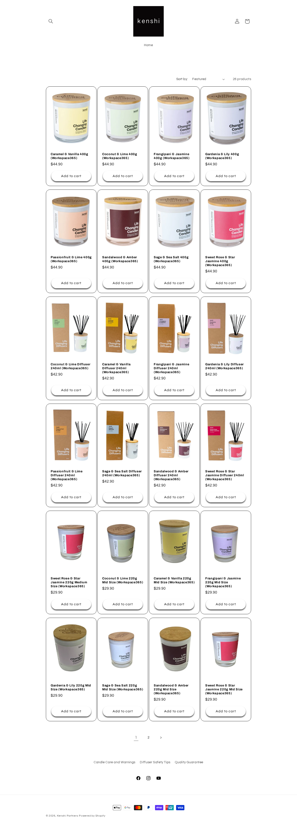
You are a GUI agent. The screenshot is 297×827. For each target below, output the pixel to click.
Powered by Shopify (92, 816)
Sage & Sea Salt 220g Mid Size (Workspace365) (122, 687)
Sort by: (182, 79)
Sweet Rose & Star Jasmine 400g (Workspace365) (220, 261)
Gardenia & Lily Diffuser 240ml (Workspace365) (224, 366)
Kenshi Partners (67, 816)
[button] (51, 21)
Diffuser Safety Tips (155, 762)
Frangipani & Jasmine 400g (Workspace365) (172, 156)
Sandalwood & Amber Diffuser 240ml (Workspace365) (171, 475)
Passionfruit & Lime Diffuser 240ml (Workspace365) (67, 475)
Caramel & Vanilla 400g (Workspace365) (69, 156)
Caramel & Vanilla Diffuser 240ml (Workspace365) (116, 368)
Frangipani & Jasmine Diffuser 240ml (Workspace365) (171, 368)
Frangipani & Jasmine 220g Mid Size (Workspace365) (223, 582)
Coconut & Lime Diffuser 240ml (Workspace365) (70, 366)
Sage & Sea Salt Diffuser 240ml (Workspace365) (122, 473)
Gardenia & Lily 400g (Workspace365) (222, 156)
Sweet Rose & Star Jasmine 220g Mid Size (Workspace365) (224, 689)
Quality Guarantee (189, 762)
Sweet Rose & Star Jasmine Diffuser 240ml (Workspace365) (224, 475)
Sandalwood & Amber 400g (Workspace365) (120, 259)
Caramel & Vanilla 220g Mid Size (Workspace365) (174, 580)
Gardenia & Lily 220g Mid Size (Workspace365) (71, 687)
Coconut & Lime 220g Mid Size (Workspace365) (122, 580)
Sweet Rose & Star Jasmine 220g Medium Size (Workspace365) (69, 582)
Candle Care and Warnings (114, 762)
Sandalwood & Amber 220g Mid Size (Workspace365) (171, 689)
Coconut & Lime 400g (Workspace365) (119, 156)
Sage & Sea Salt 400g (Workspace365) (171, 259)
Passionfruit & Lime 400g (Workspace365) (71, 259)
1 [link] (136, 738)
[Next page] (161, 738)
